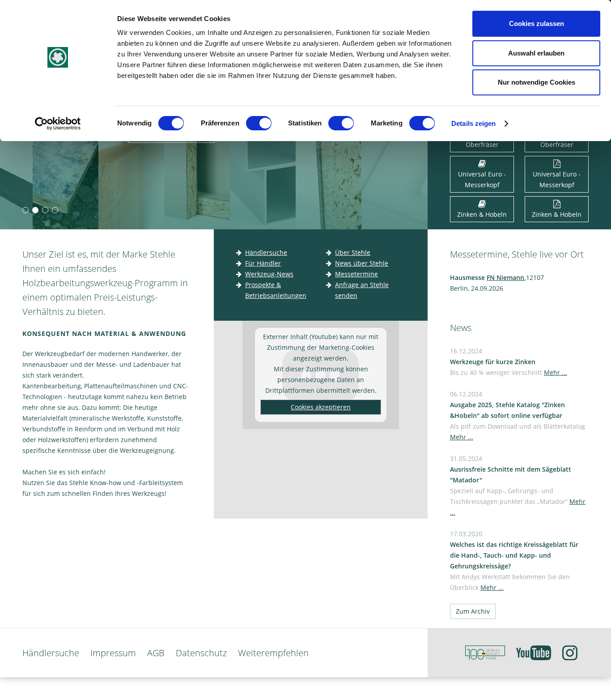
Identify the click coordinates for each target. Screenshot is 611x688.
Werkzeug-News (269, 274)
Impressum (113, 653)
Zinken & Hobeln (482, 214)
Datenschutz (201, 653)
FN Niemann (505, 277)
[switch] (260, 125)
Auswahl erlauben (536, 53)
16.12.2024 (508, 362)
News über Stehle (361, 263)
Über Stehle (352, 252)
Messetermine (356, 274)
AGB (156, 653)
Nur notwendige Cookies (536, 82)
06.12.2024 (517, 415)
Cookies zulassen (536, 23)
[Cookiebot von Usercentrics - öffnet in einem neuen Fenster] (58, 123)
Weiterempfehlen (273, 653)
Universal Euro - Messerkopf (482, 179)
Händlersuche (266, 252)
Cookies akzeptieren (321, 407)
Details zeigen (473, 123)
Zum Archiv (473, 611)
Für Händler (263, 263)
